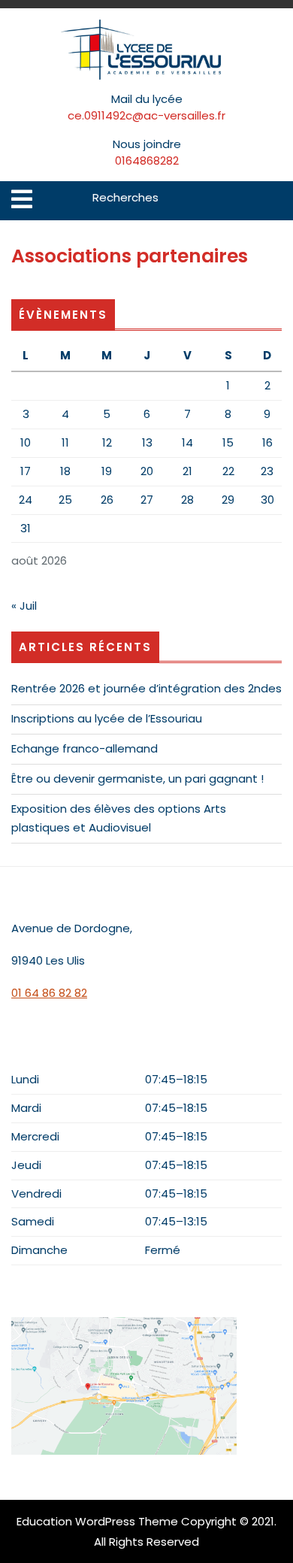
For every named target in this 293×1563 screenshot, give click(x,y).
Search (271, 201)
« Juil (24, 605)
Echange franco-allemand (84, 748)
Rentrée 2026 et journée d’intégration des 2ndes (146, 688)
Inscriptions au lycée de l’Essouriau (106, 718)
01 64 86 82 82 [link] (49, 993)
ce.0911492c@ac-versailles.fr (146, 115)
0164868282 (147, 160)
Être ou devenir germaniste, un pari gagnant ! (137, 778)
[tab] (21, 199)
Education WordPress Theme (97, 1521)
